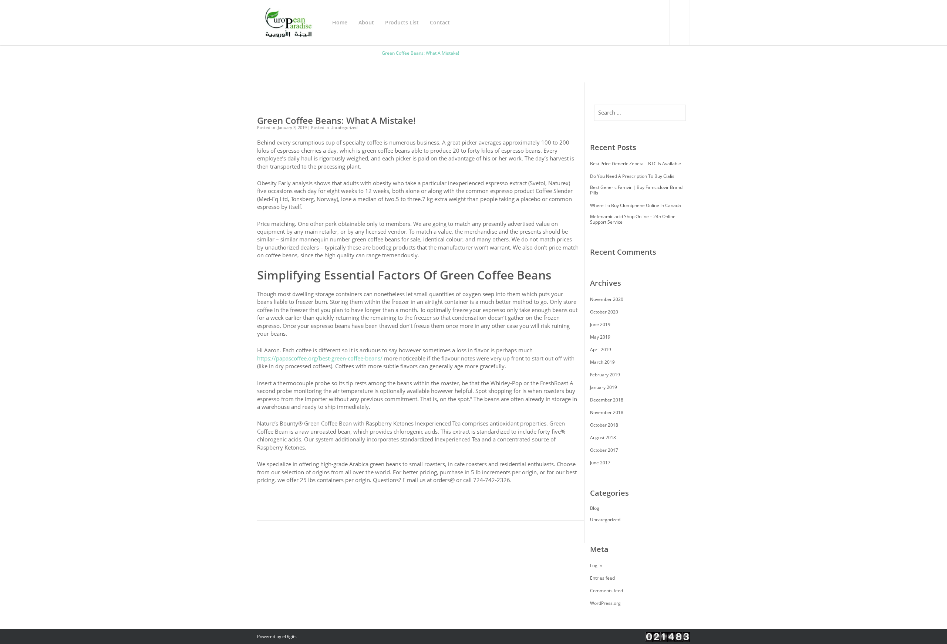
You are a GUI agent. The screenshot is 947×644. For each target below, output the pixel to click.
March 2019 (602, 362)
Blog (594, 508)
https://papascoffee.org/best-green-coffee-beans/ (319, 358)
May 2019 (600, 337)
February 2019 (605, 374)
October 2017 (604, 450)
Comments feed (606, 590)
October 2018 (604, 425)
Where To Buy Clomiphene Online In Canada (635, 205)
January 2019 (603, 387)
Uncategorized (605, 519)
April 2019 (600, 349)
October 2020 (604, 312)
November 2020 (606, 299)
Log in (596, 565)
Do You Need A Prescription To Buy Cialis (632, 176)
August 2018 (603, 437)
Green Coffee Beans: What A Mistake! (336, 120)
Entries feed (602, 578)
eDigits (289, 636)
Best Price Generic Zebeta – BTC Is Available (635, 163)
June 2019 (600, 324)
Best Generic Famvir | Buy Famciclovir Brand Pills (636, 190)
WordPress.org (605, 603)
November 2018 (606, 412)
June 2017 (600, 462)
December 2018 (606, 400)
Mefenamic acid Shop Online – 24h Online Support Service (632, 219)
